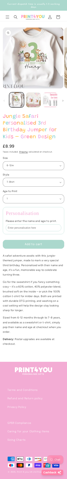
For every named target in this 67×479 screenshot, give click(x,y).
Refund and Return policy (24, 398)
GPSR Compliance (19, 423)
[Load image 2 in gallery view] (33, 99)
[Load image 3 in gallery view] (50, 99)
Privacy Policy (16, 407)
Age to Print (10, 191)
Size (5, 158)
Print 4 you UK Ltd (27, 472)
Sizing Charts (16, 440)
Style (6, 175)
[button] (7, 17)
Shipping (23, 152)
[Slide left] (4, 101)
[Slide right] (63, 101)
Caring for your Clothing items (28, 431)
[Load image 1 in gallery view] (16, 99)
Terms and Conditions (22, 390)
